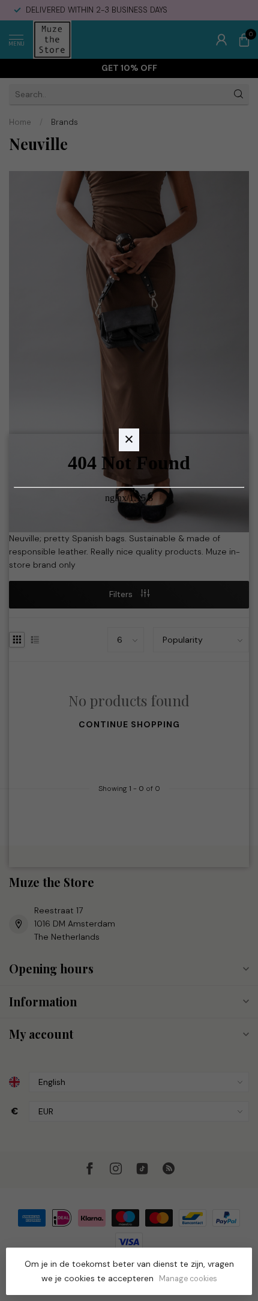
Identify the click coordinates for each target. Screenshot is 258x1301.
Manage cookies (188, 1279)
